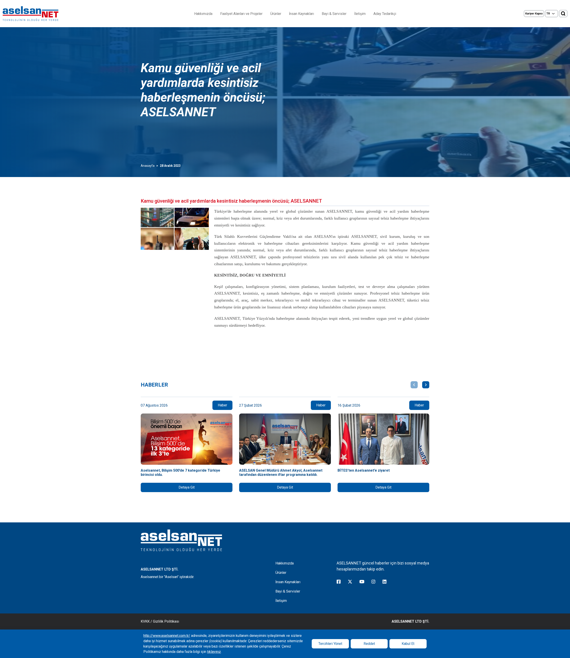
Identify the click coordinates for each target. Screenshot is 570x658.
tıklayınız (214, 652)
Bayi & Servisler (334, 14)
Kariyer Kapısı (534, 13)
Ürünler (275, 14)
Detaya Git (187, 487)
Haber (222, 405)
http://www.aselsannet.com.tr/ (166, 636)
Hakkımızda (203, 14)
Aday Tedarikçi (384, 14)
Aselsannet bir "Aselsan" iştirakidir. (167, 577)
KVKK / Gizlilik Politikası (160, 621)
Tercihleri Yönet (330, 644)
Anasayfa (148, 165)
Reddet (369, 644)
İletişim (360, 14)
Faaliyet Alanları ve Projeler (241, 14)
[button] (414, 384)
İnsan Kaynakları (301, 14)
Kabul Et (408, 644)
